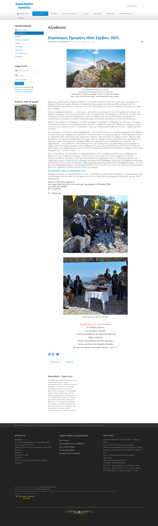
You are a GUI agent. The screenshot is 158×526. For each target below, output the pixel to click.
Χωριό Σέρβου (40, 13)
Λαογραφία (97, 13)
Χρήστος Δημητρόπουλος (43, 489)
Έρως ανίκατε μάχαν (67, 447)
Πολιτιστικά (110, 13)
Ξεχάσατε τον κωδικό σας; (23, 91)
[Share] (57, 354)
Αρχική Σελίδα (30, 425)
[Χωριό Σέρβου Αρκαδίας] (26, 5)
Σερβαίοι (54, 13)
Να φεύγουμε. (64, 440)
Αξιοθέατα (52, 425)
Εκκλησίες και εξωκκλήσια (66, 425)
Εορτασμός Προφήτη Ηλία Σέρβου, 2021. (84, 38)
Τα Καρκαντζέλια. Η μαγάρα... (70, 453)
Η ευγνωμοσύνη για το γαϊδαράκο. (72, 444)
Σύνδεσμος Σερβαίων (69, 13)
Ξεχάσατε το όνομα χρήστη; (24, 89)
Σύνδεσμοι (20, 18)
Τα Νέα (85, 13)
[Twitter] (52, 354)
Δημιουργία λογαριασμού (23, 87)
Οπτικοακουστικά (125, 13)
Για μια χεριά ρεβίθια (66, 450)
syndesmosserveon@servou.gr (47, 487)
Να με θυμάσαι (22, 80)
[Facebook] (49, 354)
